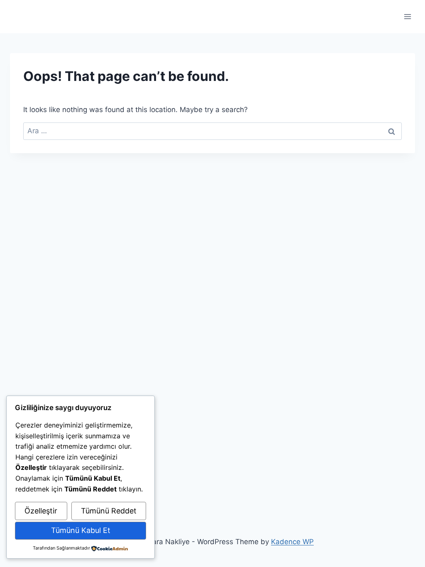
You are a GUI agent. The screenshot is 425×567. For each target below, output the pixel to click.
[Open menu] (407, 16)
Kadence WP (292, 542)
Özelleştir (40, 510)
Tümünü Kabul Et (80, 530)
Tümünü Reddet (109, 510)
